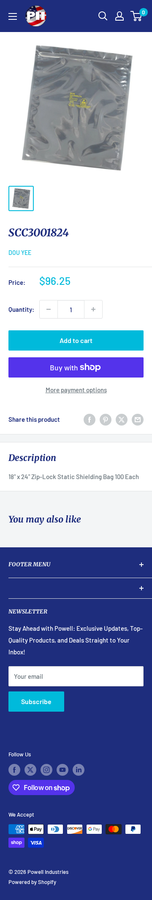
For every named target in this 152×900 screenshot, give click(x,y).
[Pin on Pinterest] (105, 419)
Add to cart (76, 340)
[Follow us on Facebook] (14, 770)
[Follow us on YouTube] (62, 770)
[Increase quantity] (93, 309)
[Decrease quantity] (48, 309)
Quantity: (21, 309)
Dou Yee (19, 252)
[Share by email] (138, 419)
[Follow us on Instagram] (46, 770)
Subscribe (36, 701)
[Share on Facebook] (89, 419)
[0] (136, 16)
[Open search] (103, 16)
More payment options (76, 390)
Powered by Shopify (32, 882)
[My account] (119, 16)
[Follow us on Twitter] (30, 770)
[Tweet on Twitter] (122, 419)
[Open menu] (12, 16)
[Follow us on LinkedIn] (78, 770)
